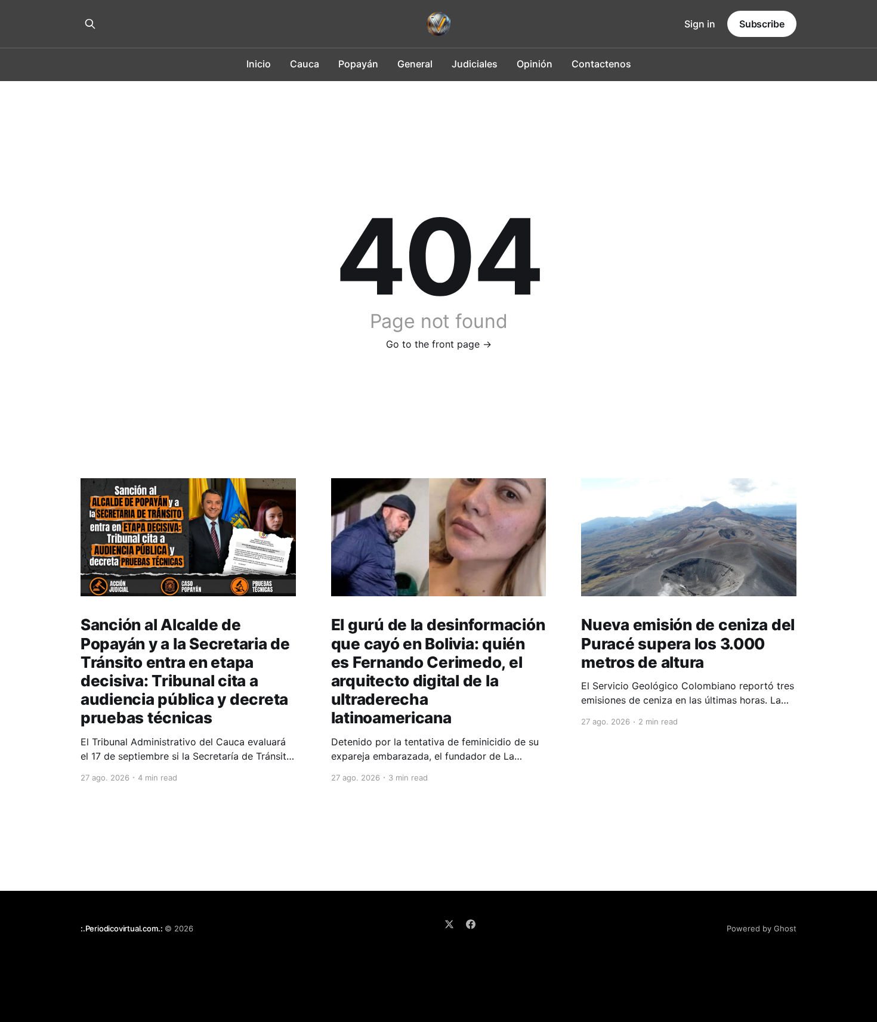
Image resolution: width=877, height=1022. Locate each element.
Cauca (304, 64)
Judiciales (475, 64)
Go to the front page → (439, 344)
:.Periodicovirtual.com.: (121, 928)
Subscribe (762, 24)
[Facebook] (470, 924)
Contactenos (601, 64)
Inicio (258, 64)
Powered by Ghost (761, 928)
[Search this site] (90, 23)
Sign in (699, 24)
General (415, 64)
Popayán (358, 64)
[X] (449, 924)
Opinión (534, 64)
